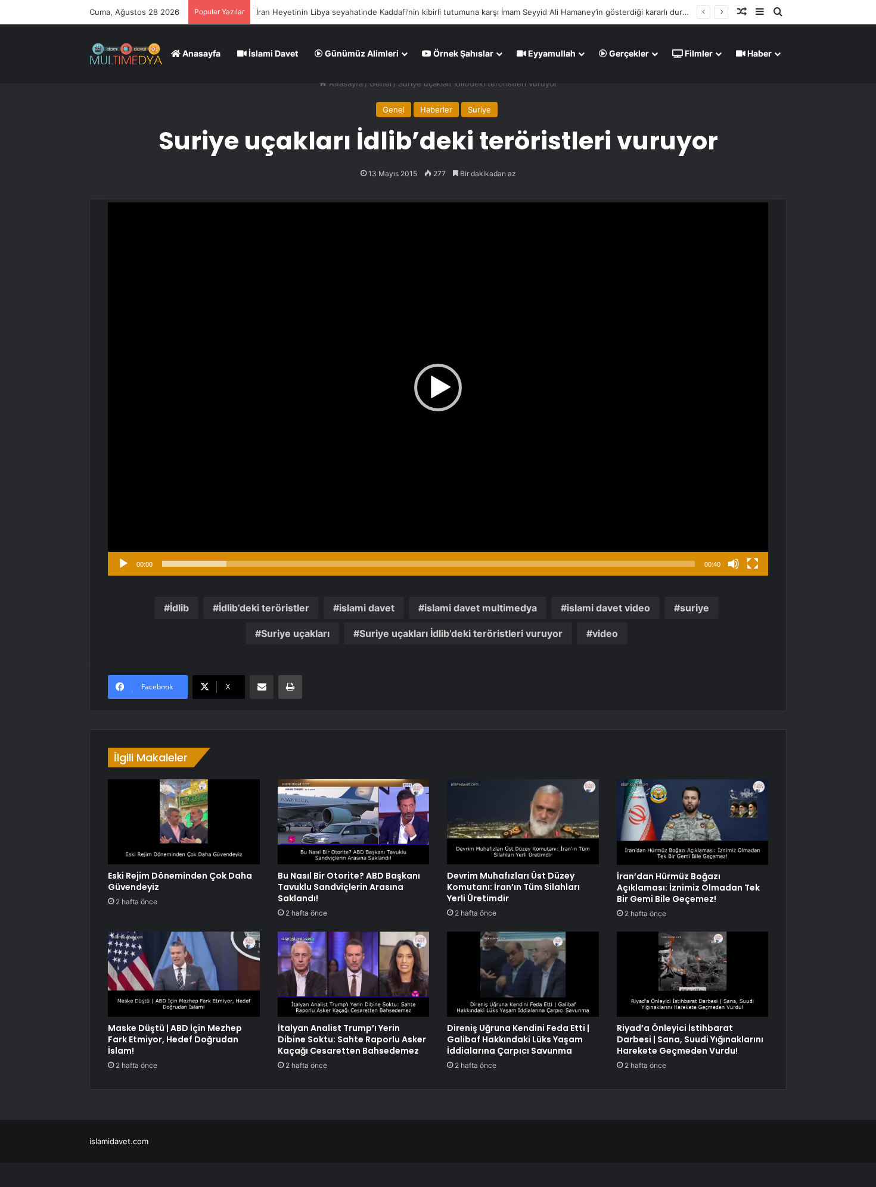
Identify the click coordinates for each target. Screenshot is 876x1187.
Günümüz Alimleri (361, 53)
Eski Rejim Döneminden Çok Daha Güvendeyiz (180, 881)
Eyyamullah (551, 53)
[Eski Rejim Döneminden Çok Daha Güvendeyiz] (184, 821)
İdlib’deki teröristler (264, 608)
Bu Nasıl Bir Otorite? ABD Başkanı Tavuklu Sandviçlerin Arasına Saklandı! (349, 887)
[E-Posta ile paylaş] (262, 687)
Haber (758, 53)
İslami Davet (272, 53)
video (605, 633)
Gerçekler (628, 53)
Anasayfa (200, 53)
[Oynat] (123, 564)
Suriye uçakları (295, 633)
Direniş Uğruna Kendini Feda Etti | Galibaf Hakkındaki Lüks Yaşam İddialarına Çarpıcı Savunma (518, 1039)
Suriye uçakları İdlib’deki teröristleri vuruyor (461, 633)
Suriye (479, 109)
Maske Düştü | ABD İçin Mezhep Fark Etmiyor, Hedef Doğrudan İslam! (175, 1039)
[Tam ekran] (753, 564)
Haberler (436, 109)
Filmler (698, 53)
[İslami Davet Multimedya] (126, 53)
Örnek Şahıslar (462, 53)
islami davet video (608, 608)
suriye (694, 608)
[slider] (428, 564)
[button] (438, 387)
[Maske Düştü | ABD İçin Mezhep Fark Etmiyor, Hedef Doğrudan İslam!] (184, 974)
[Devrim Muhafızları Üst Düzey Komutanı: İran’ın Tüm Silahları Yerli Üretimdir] (523, 821)
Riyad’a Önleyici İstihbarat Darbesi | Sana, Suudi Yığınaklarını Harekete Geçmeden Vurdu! (690, 1039)
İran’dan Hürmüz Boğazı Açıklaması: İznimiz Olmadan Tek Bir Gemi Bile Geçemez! (688, 887)
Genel (380, 83)
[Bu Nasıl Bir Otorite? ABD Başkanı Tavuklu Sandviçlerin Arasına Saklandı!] (354, 821)
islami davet (366, 608)
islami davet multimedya (480, 608)
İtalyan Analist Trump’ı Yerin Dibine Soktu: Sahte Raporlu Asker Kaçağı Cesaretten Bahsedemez (352, 1039)
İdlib (179, 608)
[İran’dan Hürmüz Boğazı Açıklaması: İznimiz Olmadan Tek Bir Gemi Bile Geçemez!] (693, 822)
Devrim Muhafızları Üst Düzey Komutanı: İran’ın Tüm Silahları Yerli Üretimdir (513, 887)
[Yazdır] (290, 687)
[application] (438, 387)
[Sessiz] (734, 564)
